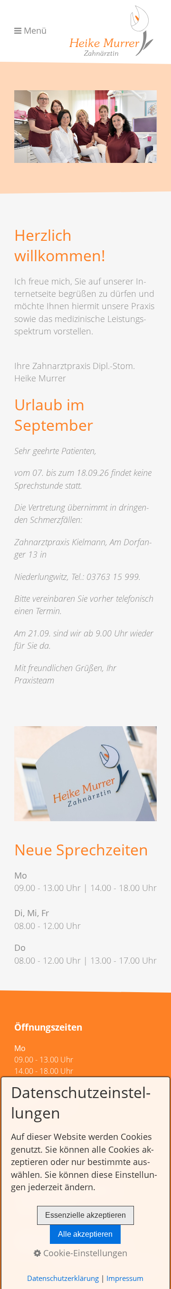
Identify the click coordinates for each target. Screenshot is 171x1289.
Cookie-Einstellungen (84, 1253)
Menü (35, 30)
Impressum (124, 1278)
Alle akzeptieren (85, 1234)
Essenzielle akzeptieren (85, 1215)
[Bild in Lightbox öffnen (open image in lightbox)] (85, 773)
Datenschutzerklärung (63, 1278)
